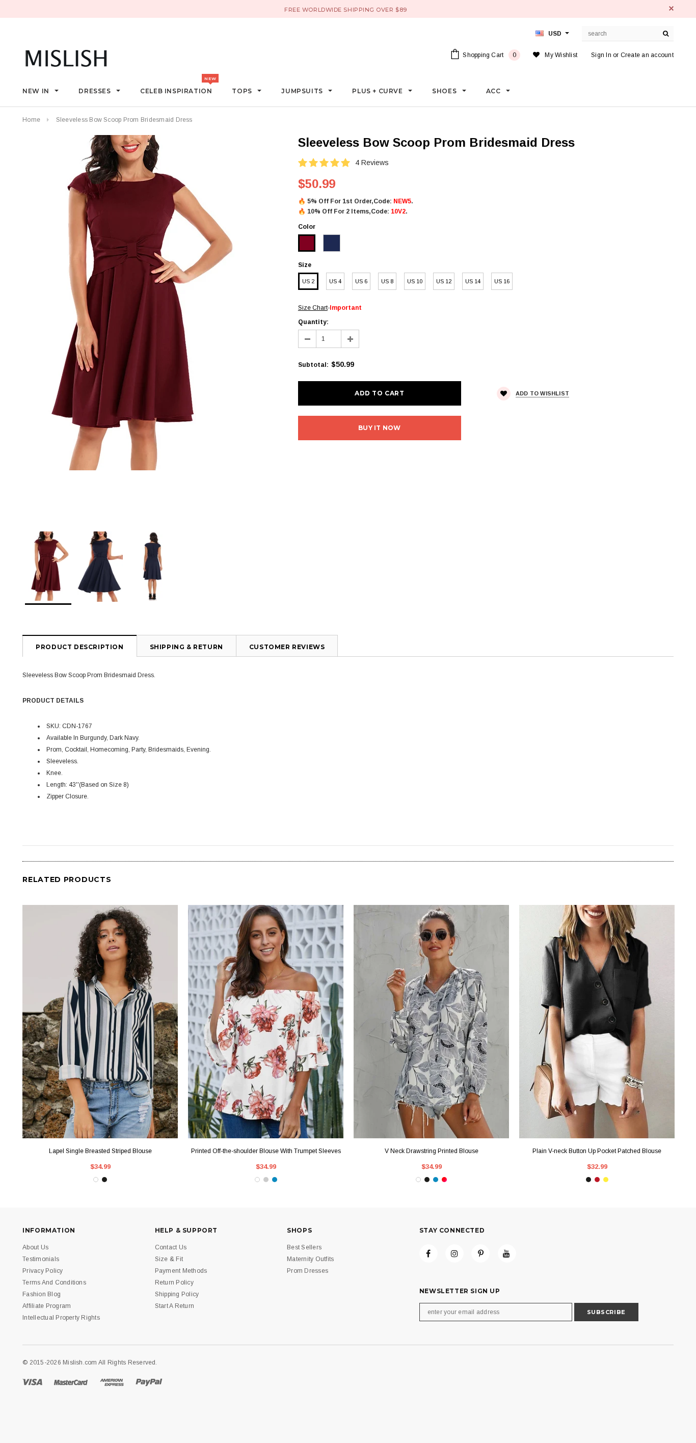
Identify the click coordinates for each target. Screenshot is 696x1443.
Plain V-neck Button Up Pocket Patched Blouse (596, 1151)
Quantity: (313, 322)
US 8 (387, 281)
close (671, 8)
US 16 (502, 281)
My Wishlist (561, 55)
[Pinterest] (480, 1253)
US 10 (414, 281)
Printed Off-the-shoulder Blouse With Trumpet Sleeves (266, 1151)
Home (31, 119)
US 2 (308, 281)
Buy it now (379, 428)
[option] (150, 302)
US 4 (335, 281)
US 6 (361, 281)
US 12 (443, 281)
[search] (666, 33)
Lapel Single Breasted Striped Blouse (100, 1151)
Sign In (601, 55)
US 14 (472, 281)
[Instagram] (454, 1253)
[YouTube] (507, 1253)
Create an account (647, 55)
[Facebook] (428, 1253)
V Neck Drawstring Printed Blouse (431, 1151)
